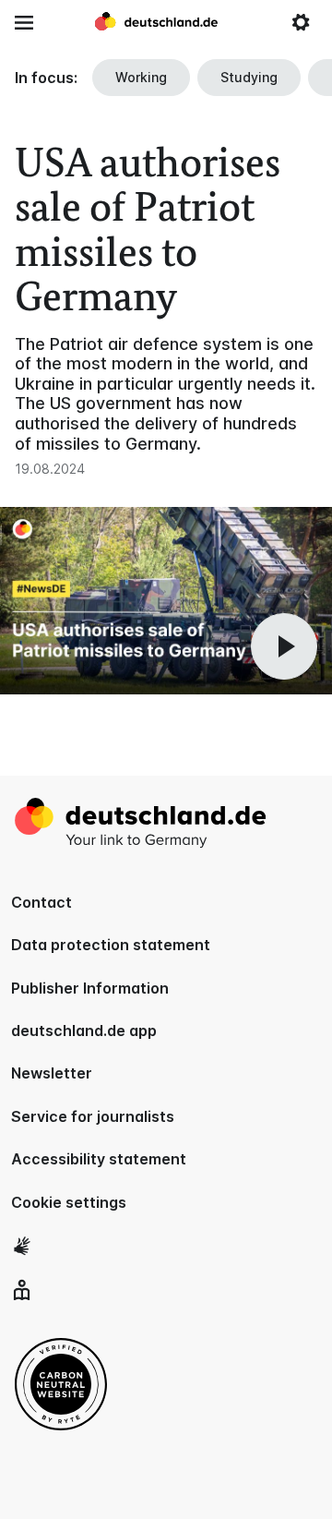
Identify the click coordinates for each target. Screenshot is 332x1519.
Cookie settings (68, 1202)
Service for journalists (92, 1116)
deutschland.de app (84, 1030)
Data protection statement (110, 944)
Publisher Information (90, 988)
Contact (41, 902)
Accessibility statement (98, 1159)
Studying (249, 77)
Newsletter (51, 1073)
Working (141, 77)
